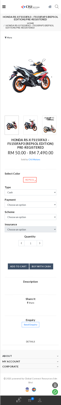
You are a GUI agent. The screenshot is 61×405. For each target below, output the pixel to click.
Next (51, 76)
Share (31, 302)
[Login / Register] (39, 400)
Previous (9, 76)
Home (30, 23)
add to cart (18, 266)
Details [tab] (30, 341)
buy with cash (41, 266)
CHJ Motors (34, 159)
